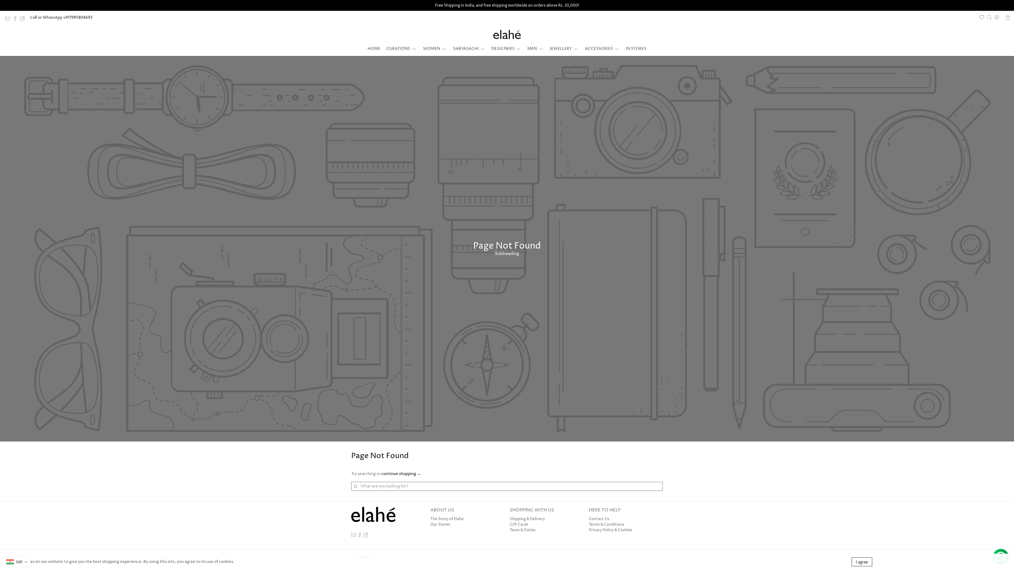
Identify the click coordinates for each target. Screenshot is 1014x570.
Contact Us (599, 518)
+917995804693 (77, 17)
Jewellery (561, 48)
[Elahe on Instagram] (23, 19)
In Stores (636, 48)
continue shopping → (401, 474)
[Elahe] (507, 34)
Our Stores (440, 524)
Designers (502, 48)
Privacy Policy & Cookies (610, 530)
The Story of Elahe (447, 518)
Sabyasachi (466, 48)
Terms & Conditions (606, 524)
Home (374, 48)
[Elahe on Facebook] (16, 19)
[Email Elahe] (9, 19)
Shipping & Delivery (527, 518)
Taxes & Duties (523, 530)
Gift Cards (519, 524)
